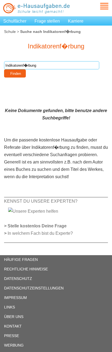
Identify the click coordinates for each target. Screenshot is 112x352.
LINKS (9, 307)
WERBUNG (14, 345)
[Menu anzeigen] (98, 6)
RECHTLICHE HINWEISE (26, 269)
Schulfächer (14, 21)
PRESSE (11, 336)
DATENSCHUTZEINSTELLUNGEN (34, 288)
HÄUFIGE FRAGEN (21, 259)
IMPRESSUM (15, 297)
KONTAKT (13, 326)
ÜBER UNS (13, 316)
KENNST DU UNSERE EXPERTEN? (40, 201)
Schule (10, 31)
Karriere (75, 21)
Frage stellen (47, 21)
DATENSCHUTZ (18, 278)
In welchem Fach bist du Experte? (40, 233)
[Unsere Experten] (33, 211)
